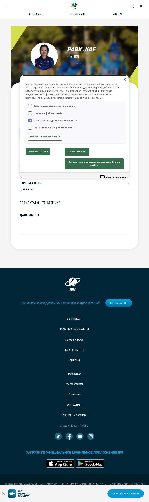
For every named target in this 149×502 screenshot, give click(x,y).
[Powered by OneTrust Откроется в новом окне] (113, 176)
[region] (74, 126)
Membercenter (74, 383)
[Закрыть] (125, 80)
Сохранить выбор (38, 151)
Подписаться (118, 303)
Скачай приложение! (125, 493)
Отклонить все (77, 151)
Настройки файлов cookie (45, 136)
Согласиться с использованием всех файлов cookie (94, 163)
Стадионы (75, 394)
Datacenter (74, 373)
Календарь (74, 319)
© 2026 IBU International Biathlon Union (31, 484)
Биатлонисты (74, 350)
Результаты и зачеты (74, 329)
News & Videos (74, 339)
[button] (6, 4)
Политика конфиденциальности (83, 484)
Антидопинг (74, 404)
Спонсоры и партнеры (74, 415)
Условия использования (127, 484)
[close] (3, 493)
